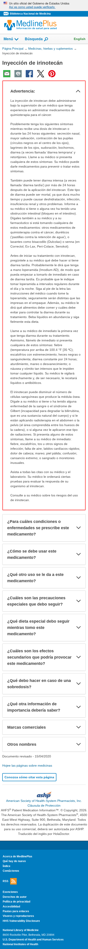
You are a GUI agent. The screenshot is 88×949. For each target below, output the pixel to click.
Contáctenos (11, 870)
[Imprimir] (18, 73)
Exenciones (10, 892)
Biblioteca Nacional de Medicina (30, 13)
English (80, 39)
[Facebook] (29, 73)
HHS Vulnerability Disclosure (21, 920)
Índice (6, 866)
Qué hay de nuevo (14, 861)
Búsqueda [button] (34, 40)
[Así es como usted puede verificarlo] (44, 5)
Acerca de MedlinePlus (17, 856)
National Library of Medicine (21, 930)
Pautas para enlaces (16, 911)
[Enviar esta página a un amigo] (6, 73)
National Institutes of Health (20, 944)
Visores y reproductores (18, 916)
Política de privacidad (16, 901)
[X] (40, 73)
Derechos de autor (15, 896)
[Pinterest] (51, 73)
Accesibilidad (11, 906)
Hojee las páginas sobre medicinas (27, 765)
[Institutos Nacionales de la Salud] (7, 13)
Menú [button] (8, 39)
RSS (5, 881)
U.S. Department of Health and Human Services (33, 939)
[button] (78, 91)
